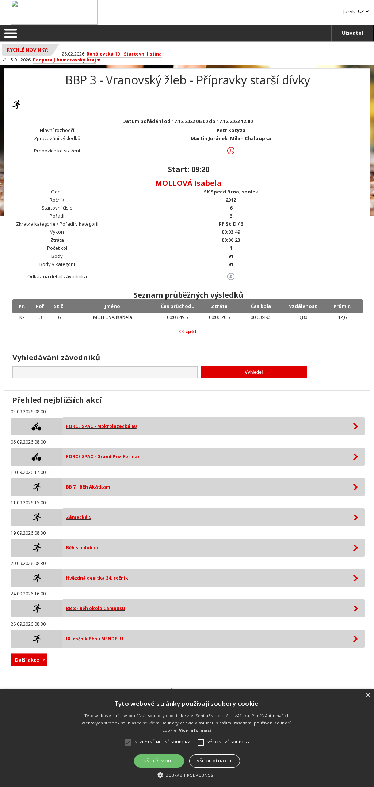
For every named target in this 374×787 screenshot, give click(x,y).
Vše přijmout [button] (159, 761)
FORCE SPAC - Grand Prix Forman (103, 456)
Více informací (195, 730)
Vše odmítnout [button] (214, 761)
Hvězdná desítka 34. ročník (97, 578)
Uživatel (352, 32)
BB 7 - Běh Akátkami (89, 487)
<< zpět (187, 331)
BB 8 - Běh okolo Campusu (95, 608)
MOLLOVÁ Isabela (188, 183)
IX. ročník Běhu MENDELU (94, 639)
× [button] (367, 695)
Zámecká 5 (78, 517)
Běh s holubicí (82, 548)
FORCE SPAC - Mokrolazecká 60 (101, 426)
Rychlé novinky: (28, 49)
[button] (187, 774)
